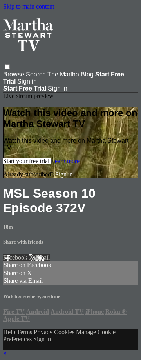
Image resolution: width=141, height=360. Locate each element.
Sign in (27, 81)
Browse (14, 74)
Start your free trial (27, 161)
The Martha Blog (70, 74)
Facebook (16, 257)
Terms (25, 332)
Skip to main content (28, 6)
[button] (7, 66)
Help (10, 332)
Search (36, 74)
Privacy (44, 332)
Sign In (57, 88)
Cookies (65, 332)
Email (42, 257)
